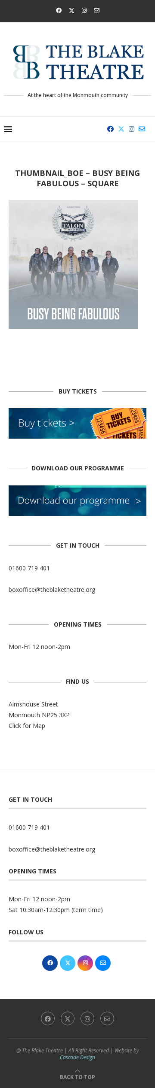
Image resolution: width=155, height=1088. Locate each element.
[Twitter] (71, 10)
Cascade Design (77, 1057)
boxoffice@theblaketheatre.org (52, 589)
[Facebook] (59, 10)
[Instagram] (84, 10)
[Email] (96, 10)
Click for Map (27, 725)
